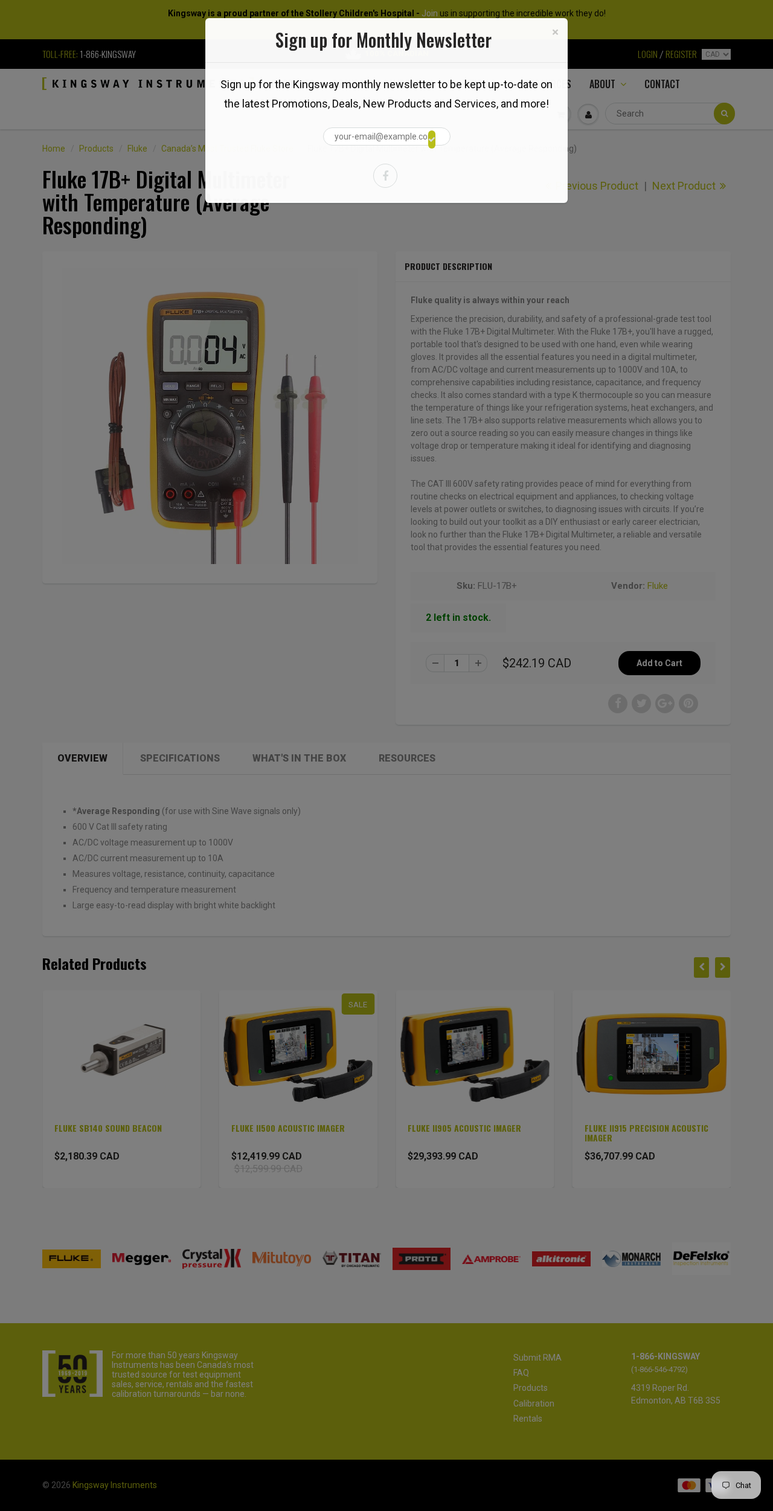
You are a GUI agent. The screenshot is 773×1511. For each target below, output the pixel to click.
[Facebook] (385, 176)
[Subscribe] (431, 139)
